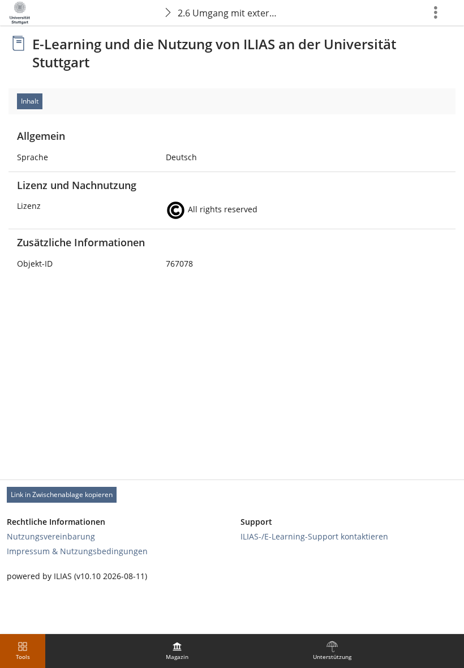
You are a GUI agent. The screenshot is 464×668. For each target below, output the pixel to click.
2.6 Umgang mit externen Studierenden (231, 13)
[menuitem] (177, 651)
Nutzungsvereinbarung (51, 536)
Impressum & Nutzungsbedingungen (77, 551)
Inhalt (29, 101)
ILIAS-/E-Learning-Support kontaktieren (314, 536)
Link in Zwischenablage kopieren (62, 494)
